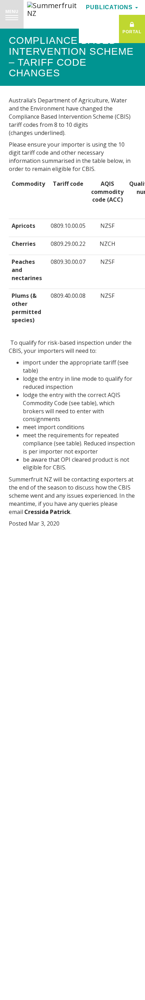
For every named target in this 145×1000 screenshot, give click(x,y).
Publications (110, 7)
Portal (131, 31)
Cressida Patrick (47, 512)
